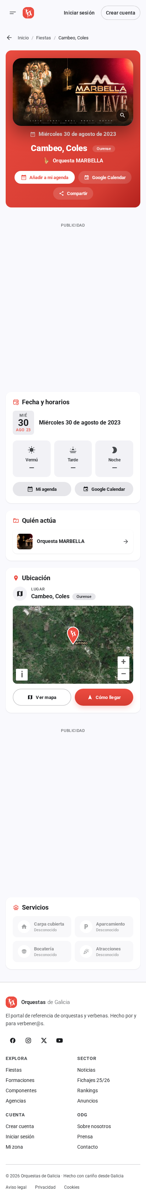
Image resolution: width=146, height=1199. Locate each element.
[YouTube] (59, 1040)
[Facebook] (13, 1040)
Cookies (71, 1187)
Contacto (87, 1147)
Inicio (23, 37)
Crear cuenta (120, 13)
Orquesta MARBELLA (78, 160)
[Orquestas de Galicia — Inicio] (28, 12)
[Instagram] (28, 1040)
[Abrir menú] (13, 13)
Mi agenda (46, 489)
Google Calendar (109, 177)
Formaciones (20, 1080)
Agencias (16, 1101)
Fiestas (43, 37)
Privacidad (45, 1187)
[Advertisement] (73, 303)
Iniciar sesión (79, 13)
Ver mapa (46, 697)
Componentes (21, 1090)
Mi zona (14, 1147)
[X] (44, 1040)
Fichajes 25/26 (93, 1080)
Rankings (87, 1090)
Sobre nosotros (94, 1126)
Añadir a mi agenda (48, 177)
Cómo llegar (108, 697)
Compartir (77, 193)
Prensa (85, 1136)
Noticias (86, 1070)
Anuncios (87, 1101)
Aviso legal (16, 1187)
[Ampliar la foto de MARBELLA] (73, 92)
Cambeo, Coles (50, 596)
